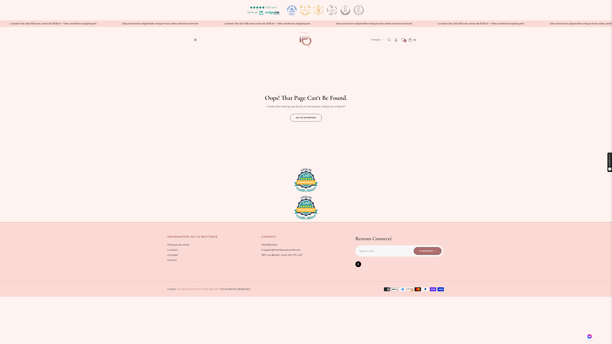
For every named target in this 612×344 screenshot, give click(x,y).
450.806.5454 (269, 244)
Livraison (172, 249)
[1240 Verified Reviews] (306, 192)
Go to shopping (306, 117)
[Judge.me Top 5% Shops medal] (345, 10)
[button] (389, 40)
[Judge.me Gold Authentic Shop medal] (305, 10)
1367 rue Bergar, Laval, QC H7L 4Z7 (282, 254)
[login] (396, 40)
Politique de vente (178, 244)
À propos (172, 254)
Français (375, 39)
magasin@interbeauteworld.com (281, 249)
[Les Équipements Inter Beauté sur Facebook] (358, 264)
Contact (172, 260)
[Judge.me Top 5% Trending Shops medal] (359, 10)
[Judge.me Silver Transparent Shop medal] (332, 10)
